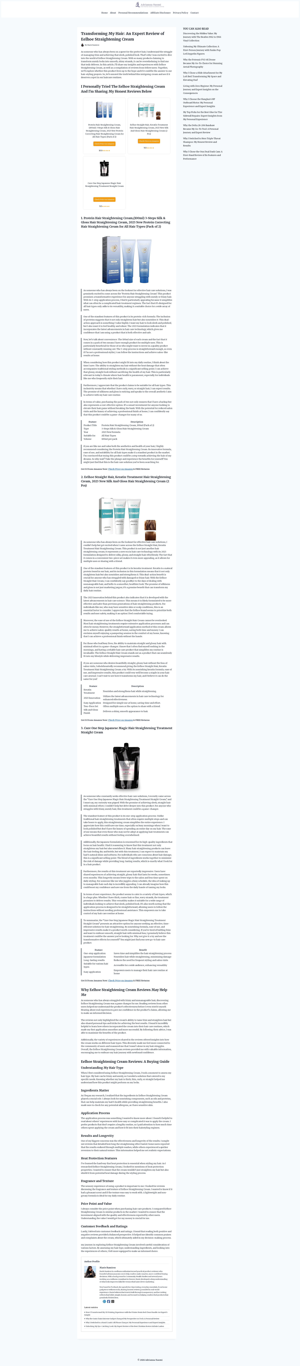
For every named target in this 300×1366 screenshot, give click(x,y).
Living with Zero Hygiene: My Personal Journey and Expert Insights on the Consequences (202, 89)
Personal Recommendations (133, 13)
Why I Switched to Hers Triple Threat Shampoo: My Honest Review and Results (202, 142)
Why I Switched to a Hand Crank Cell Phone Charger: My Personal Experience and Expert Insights (125, 1322)
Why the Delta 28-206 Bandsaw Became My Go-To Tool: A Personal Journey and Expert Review (200, 129)
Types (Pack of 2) (148, 226)
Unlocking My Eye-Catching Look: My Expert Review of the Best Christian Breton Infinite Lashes (125, 1326)
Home (104, 13)
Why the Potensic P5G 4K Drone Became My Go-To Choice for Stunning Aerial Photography (202, 63)
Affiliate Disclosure (160, 13)
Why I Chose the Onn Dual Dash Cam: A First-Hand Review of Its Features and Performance (202, 155)
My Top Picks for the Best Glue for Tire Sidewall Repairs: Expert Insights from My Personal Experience (202, 116)
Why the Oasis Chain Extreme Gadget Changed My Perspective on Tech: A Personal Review (122, 1319)
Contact (194, 13)
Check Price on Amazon (104, 144)
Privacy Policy (180, 13)
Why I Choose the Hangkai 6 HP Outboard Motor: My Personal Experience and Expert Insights (199, 103)
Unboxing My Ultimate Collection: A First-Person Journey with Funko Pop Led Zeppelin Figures (202, 50)
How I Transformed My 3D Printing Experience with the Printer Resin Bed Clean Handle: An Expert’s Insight (125, 1313)
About (113, 13)
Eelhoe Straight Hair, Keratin (105, 477)
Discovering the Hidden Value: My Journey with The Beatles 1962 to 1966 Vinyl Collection (202, 37)
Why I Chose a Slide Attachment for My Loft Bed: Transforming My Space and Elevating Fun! (202, 76)
